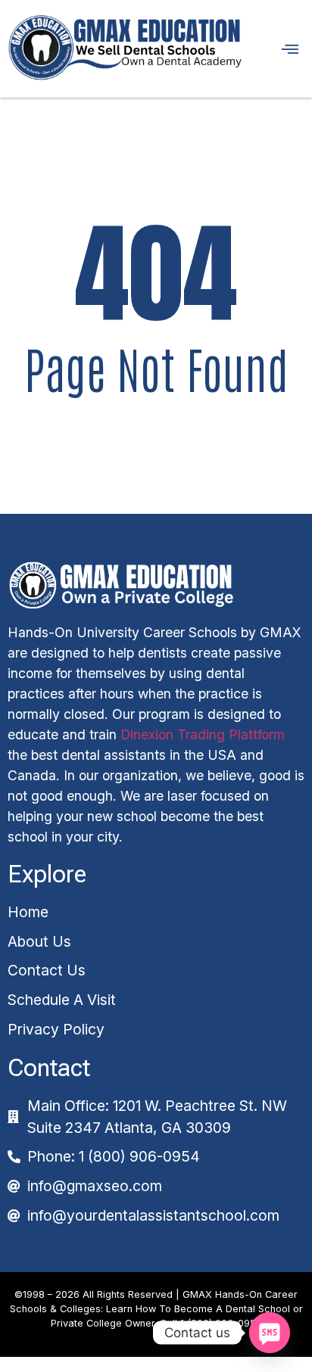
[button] (280, 49)
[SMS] (269, 1332)
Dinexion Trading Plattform (202, 734)
